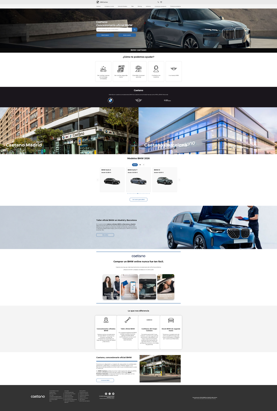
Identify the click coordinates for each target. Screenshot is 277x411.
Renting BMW (82, 390)
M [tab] (140, 164)
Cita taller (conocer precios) (138, 76)
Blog (50, 400)
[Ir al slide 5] (133, 193)
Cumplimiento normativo (69, 393)
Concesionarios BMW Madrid (55, 396)
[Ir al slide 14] (146, 193)
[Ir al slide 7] (136, 193)
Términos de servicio (68, 398)
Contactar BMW (105, 380)
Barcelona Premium (83, 398)
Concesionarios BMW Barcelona (56, 398)
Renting (140, 6)
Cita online (105, 235)
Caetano (98, 6)
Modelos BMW (52, 392)
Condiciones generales (69, 392)
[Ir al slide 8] (137, 193)
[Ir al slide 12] (143, 193)
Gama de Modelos (122, 6)
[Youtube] (113, 394)
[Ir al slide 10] (140, 193)
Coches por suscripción (160, 6)
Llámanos (148, 6)
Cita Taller (51, 395)
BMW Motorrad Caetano (84, 400)
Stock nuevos (105, 35)
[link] (69, 130)
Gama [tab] (135, 164)
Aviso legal (66, 390)
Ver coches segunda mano (120, 76)
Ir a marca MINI (174, 75)
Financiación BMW (53, 399)
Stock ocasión (127, 35)
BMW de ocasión (52, 393)
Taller (132, 6)
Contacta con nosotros (156, 76)
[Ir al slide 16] (149, 193)
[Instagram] (110, 394)
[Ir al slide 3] (130, 193)
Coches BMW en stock (54, 390)
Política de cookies (68, 395)
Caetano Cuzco (82, 396)
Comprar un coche (109, 6)
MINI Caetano (82, 399)
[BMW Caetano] (97, 2)
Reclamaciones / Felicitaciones (70, 399)
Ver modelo (112, 190)
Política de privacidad (68, 396)
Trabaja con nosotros (83, 393)
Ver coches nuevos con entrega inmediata (103, 77)
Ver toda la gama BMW (138, 199)
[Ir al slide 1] (127, 193)
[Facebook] (106, 394)
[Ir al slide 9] (139, 193)
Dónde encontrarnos (175, 6)
